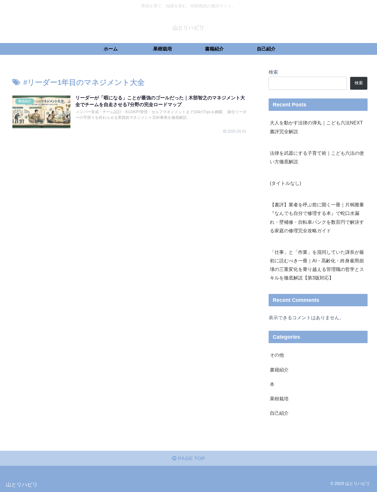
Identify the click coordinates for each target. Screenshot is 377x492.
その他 (277, 355)
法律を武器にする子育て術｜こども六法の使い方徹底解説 (317, 157)
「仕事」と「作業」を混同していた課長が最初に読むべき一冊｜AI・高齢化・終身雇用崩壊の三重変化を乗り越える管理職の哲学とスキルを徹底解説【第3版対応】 (317, 264)
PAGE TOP (190, 458)
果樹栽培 (279, 398)
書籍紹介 (279, 369)
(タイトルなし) (285, 183)
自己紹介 (279, 413)
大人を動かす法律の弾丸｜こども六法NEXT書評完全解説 (316, 127)
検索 (273, 72)
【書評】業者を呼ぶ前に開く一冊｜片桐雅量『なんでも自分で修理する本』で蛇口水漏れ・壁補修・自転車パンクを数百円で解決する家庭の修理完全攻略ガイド (317, 217)
